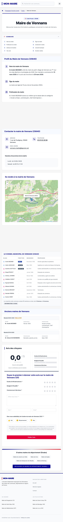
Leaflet (42, 221)
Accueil (34, 483)
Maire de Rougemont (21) (8, 500)
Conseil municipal (38, 47)
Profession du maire (10, 44)
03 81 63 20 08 (42, 140)
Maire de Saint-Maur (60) (8, 504)
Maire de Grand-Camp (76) (39, 500)
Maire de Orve (34, 457)
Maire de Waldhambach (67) (9, 508)
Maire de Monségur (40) (39, 504)
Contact (35, 490)
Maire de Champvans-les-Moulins (25, 460)
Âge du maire (37, 41)
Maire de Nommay (41, 460)
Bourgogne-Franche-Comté (12, 10)
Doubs (23, 10)
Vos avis (7, 50)
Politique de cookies (25, 517)
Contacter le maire (38, 44)
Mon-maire (8, 478)
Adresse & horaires (10, 47)
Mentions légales (37, 486)
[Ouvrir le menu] (59, 3)
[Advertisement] (31, 115)
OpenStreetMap (49, 221)
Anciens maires (38, 50)
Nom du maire (9, 41)
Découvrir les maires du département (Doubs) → (32, 466)
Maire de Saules (45, 457)
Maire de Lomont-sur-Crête (20, 457)
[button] (31, 199)
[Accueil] (2, 10)
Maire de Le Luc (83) (38, 508)
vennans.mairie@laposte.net (19, 148)
